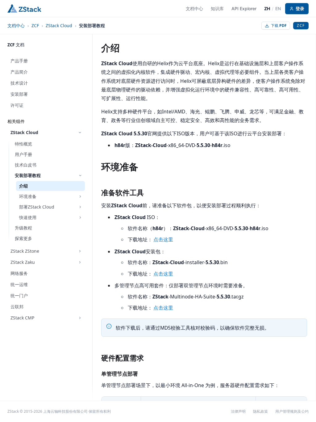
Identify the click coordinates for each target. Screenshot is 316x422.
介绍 (23, 186)
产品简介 (19, 72)
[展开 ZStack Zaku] (80, 262)
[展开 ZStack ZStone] (80, 251)
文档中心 (16, 25)
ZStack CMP (22, 318)
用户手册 (23, 154)
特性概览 (23, 144)
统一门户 (19, 295)
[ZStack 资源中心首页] (24, 8)
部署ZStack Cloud (36, 207)
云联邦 (16, 307)
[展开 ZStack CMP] (80, 318)
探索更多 (23, 238)
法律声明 (238, 411)
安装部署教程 (28, 175)
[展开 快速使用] (80, 217)
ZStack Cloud (59, 25)
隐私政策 (260, 411)
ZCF (35, 25)
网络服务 (19, 273)
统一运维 (19, 284)
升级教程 (23, 228)
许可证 (16, 105)
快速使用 (27, 217)
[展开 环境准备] (80, 196)
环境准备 (27, 196)
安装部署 (19, 94)
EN (278, 8)
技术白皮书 (25, 165)
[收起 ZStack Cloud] (80, 132)
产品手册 (19, 61)
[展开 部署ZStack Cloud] (80, 207)
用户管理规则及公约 (292, 411)
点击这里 (163, 239)
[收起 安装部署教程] (80, 175)
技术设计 (19, 83)
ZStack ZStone (24, 251)
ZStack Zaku (22, 262)
